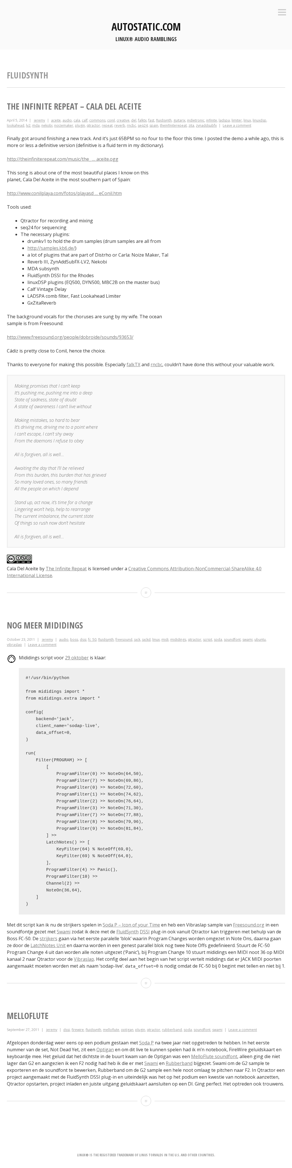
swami (247, 639)
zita (191, 125)
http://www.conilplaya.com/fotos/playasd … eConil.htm (64, 193)
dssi (83, 639)
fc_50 (92, 639)
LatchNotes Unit (48, 945)
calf (85, 120)
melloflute (111, 1029)
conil (111, 120)
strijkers (48, 938)
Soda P (146, 1043)
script (207, 639)
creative (123, 120)
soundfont (232, 639)
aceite (56, 120)
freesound (123, 639)
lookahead (15, 125)
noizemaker (63, 125)
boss (74, 639)
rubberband (172, 1029)
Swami (63, 932)
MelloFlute (27, 1016)
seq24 (143, 125)
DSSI (145, 932)
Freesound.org (248, 925)
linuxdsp (259, 120)
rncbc (131, 125)
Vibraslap (84, 959)
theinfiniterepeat (173, 125)
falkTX (133, 364)
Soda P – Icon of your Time (131, 925)
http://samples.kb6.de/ (51, 248)
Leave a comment (237, 125)
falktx (142, 120)
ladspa (224, 120)
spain (153, 125)
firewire (78, 1029)
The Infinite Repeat (66, 568)
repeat (107, 125)
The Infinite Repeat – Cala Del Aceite (74, 106)
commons (97, 120)
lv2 (28, 125)
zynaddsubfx (206, 125)
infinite (211, 120)
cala (77, 120)
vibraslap (14, 644)
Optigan (105, 1049)
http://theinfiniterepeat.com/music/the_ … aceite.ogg (62, 159)
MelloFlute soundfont (214, 1056)
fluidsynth (164, 120)
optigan (127, 1029)
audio (67, 120)
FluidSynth (127, 932)
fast (151, 120)
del (133, 120)
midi (165, 639)
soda (218, 639)
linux (247, 120)
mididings (178, 639)
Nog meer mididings (45, 625)
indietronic (195, 120)
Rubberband (179, 1063)
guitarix (179, 120)
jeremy (39, 120)
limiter (237, 120)
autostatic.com (146, 27)
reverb (119, 125)
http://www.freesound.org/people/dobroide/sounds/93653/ (70, 337)
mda (36, 125)
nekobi (46, 125)
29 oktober (77, 658)
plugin (80, 125)
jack (137, 639)
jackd (146, 639)
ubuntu (260, 639)
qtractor (93, 125)
